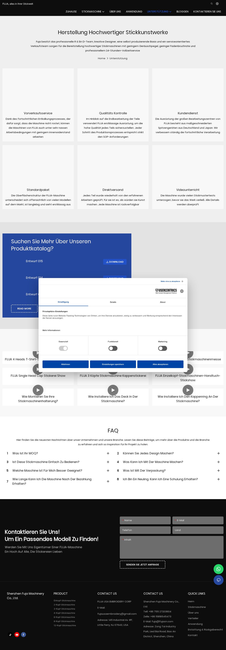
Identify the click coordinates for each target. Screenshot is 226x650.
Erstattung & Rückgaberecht (205, 629)
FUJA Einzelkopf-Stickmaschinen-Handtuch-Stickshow (187, 378)
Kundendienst (188, 113)
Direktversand (113, 190)
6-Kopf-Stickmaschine (64, 617)
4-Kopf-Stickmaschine (64, 613)
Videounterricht (188, 190)
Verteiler (193, 618)
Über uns (193, 612)
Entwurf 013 (34, 294)
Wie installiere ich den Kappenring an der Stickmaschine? (188, 398)
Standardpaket (38, 190)
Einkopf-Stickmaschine (64, 600)
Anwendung (195, 624)
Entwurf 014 (34, 278)
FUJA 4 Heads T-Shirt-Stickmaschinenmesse (38, 359)
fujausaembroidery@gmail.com (117, 614)
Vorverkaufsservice (38, 113)
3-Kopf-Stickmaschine (64, 609)
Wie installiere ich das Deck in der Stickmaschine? (113, 398)
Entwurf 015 (34, 261)
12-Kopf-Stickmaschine (65, 625)
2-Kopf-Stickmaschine (64, 604)
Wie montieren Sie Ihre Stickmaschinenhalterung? (38, 398)
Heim (191, 601)
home (101, 58)
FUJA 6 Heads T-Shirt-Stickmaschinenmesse (188, 359)
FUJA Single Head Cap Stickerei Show (38, 376)
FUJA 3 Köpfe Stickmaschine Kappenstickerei (113, 376)
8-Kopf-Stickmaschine (64, 621)
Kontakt (193, 635)
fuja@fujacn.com (162, 621)
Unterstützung (118, 58)
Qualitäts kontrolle (113, 113)
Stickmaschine (197, 607)
